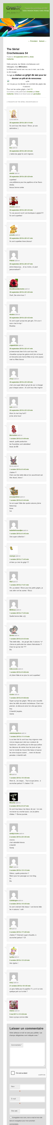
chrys (11, 379)
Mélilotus (12, 610)
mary (11, 982)
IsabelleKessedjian (16, 530)
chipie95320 (13, 345)
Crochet (30, 91)
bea (10, 148)
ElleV (11, 867)
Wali (10, 581)
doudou (12, 314)
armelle (12, 235)
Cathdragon (13, 900)
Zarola (11, 635)
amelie (11, 173)
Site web (14, 1111)
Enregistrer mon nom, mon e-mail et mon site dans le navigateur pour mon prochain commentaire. (25, 1120)
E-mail (15, 1099)
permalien (37, 94)
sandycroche (14, 833)
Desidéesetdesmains (16, 289)
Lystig (11, 957)
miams (11, 1011)
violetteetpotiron (15, 733)
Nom (15, 1087)
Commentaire (16, 1045)
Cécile (11, 694)
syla (10, 407)
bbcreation (13, 435)
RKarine (12, 803)
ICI (31, 89)
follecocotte (13, 669)
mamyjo (12, 556)
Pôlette (11, 260)
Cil (10, 774)
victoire (12, 207)
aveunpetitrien (14, 497)
